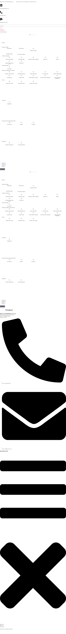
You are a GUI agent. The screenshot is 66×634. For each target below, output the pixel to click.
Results (2, 29)
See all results (3, 31)
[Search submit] (1, 28)
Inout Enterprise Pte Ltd (4, 8)
